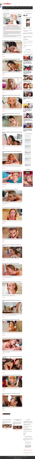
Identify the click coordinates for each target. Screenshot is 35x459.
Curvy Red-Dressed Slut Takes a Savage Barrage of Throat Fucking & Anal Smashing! (27, 72)
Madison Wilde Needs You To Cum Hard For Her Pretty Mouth (11, 394)
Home (8, 456)
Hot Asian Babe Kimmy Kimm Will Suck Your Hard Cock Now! (11, 301)
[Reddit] (1, 5)
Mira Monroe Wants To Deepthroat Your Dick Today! (10, 263)
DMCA (26, 456)
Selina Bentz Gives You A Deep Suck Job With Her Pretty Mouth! (11, 245)
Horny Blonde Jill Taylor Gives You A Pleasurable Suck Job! (12, 77)
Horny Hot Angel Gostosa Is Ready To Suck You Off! (10, 319)
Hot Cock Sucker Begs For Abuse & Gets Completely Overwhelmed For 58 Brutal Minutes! (27, 130)
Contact (20, 456)
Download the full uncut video (12, 25)
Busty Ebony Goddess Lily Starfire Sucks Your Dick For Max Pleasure (12, 132)
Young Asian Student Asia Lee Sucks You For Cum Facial (11, 375)
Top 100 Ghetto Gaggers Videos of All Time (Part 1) (27, 90)
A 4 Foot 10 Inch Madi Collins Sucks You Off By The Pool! (11, 170)
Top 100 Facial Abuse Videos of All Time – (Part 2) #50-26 (28, 98)
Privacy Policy (10, 456)
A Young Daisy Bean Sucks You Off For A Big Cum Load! (11, 226)
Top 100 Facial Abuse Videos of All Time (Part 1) (27, 81)
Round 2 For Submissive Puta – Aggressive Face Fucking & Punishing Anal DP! (27, 63)
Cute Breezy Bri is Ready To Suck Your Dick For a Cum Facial (11, 96)
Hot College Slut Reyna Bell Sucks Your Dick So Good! (11, 59)
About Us (18, 456)
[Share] (1, 7)
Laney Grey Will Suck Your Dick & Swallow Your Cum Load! (12, 338)
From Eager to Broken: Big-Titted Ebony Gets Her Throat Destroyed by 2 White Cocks (28, 120)
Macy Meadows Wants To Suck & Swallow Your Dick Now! (11, 281)
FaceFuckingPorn (7, 3)
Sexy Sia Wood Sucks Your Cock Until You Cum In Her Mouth (11, 114)
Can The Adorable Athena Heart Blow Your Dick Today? (11, 207)
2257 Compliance (23, 456)
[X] (1, 4)
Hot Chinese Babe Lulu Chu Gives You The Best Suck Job (11, 40)
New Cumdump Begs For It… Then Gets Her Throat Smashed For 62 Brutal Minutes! (27, 110)
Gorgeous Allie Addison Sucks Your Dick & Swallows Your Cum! (11, 152)
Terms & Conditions (15, 456)
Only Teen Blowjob (10, 31)
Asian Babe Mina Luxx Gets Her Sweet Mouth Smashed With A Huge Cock (12, 357)
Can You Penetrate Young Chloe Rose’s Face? (9, 189)
